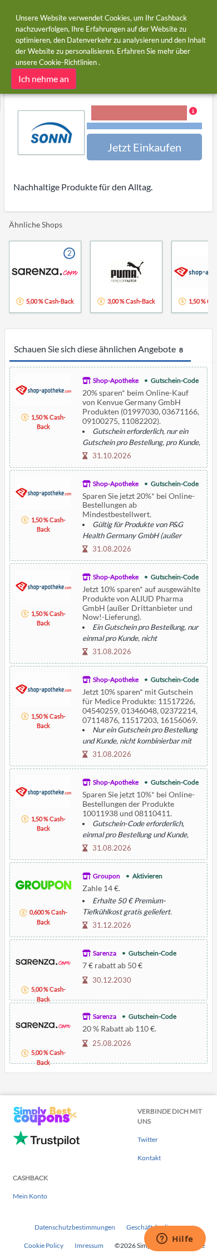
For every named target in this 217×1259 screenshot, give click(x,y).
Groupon (106, 876)
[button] (144, 118)
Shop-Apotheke (116, 380)
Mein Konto (30, 1196)
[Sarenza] (43, 960)
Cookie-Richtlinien (68, 62)
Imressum (89, 1245)
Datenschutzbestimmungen (74, 1227)
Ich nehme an (43, 78)
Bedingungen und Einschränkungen (144, 126)
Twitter (147, 1139)
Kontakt (149, 1158)
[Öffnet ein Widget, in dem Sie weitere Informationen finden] (175, 1239)
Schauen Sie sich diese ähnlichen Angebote (98, 348)
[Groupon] (43, 883)
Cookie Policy (43, 1245)
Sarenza (104, 953)
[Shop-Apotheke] (43, 388)
